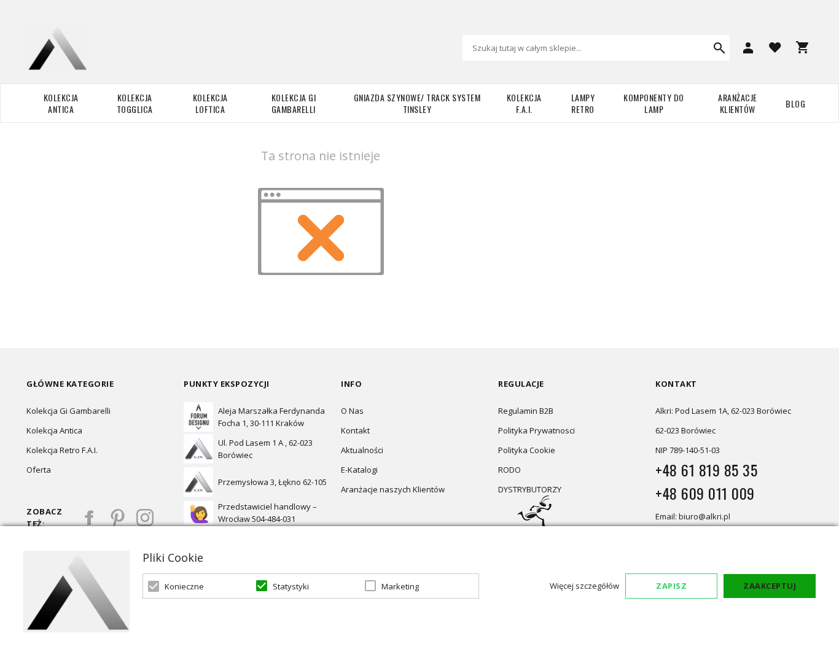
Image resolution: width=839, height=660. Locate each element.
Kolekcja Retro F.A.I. (62, 450)
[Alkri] (56, 48)
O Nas (352, 410)
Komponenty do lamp (653, 103)
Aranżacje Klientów (737, 103)
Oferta (38, 469)
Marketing (400, 586)
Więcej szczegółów (584, 585)
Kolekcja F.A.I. (524, 103)
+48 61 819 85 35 (706, 470)
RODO (509, 469)
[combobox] (596, 48)
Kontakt (355, 430)
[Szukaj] (719, 48)
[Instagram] (145, 517)
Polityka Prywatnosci (536, 430)
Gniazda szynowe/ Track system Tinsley (417, 103)
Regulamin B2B (525, 410)
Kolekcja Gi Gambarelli (293, 103)
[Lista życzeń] (775, 46)
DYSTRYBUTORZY (529, 489)
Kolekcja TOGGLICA (135, 103)
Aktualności (362, 450)
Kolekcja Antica (61, 103)
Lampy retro (583, 103)
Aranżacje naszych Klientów (393, 489)
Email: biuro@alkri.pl (692, 516)
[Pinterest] (117, 517)
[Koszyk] (802, 47)
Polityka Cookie (526, 450)
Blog (795, 103)
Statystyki (291, 586)
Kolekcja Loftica (210, 103)
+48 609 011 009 (705, 493)
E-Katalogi (359, 469)
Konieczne (184, 586)
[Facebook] (89, 517)
